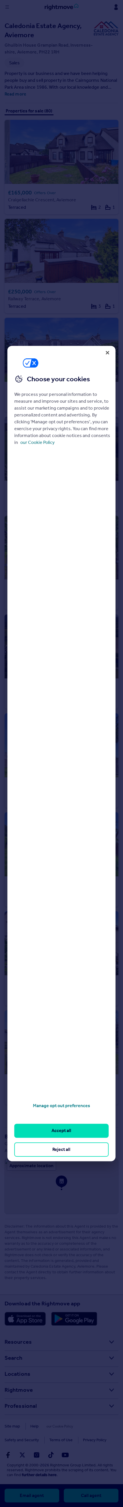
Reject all (61, 1149)
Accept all (61, 1130)
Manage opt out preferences (61, 1105)
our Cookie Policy (37, 442)
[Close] (107, 352)
